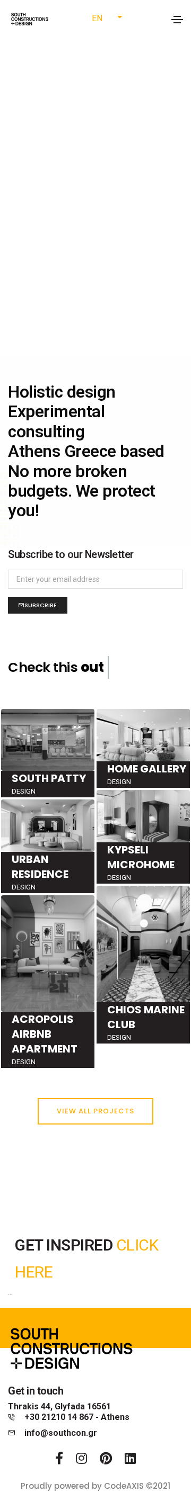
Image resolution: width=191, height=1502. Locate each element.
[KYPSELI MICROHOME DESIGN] (143, 836)
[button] (95, 1111)
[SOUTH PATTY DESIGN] (47, 752)
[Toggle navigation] (177, 19)
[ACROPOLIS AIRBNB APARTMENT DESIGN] (47, 981)
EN (97, 18)
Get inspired (65, 1245)
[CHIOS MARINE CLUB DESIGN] (143, 964)
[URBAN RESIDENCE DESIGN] (47, 846)
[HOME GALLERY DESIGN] (143, 747)
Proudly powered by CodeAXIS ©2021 (95, 1485)
